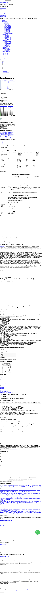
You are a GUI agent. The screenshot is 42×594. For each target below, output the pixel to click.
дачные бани (7, 45)
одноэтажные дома (8, 25)
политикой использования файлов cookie (25, 589)
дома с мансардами (8, 28)
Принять (2, 592)
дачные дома (7, 23)
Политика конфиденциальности (6, 520)
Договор (11, 66)
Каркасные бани (5, 47)
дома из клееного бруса (9, 33)
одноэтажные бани (8, 41)
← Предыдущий (3, 75)
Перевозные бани (5, 48)
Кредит (39, 65)
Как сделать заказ (8, 65)
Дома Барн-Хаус (5, 54)
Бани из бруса (4, 40)
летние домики (7, 32)
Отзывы (30, 66)
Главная (3, 20)
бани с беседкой (7, 46)
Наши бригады (22, 65)
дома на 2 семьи (7, 29)
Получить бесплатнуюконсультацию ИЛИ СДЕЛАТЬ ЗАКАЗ (7, 392)
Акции (3, 535)
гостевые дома (7, 31)
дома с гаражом (7, 30)
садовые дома (7, 24)
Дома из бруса (4, 21)
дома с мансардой (8, 38)
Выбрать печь (2, 240)
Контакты (4, 537)
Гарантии (27, 65)
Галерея (3, 62)
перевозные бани (7, 49)
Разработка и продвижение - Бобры (6, 538)
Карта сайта (2, 525)
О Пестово (27, 66)
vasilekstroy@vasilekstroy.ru (5, 13)
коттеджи (6, 22)
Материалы (31, 65)
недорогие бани (7, 44)
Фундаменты (35, 65)
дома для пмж (7, 36)
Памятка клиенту (22, 66)
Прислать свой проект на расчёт (3, 16)
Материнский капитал (6, 66)
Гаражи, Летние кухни (6, 51)
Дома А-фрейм (5, 53)
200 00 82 (3, 8)
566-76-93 (8, 2)
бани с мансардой (8, 42)
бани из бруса (14, 449)
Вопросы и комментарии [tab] (6, 143)
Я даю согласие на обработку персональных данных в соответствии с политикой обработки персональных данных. (20, 480)
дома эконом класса (8, 26)
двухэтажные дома (8, 27)
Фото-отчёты (7, 62)
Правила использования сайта (5, 523)
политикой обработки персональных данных (20, 590)
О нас (3, 65)
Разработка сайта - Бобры (4, 556)
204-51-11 (3, 2)
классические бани (8, 43)
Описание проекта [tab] (5, 142)
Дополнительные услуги (15, 65)
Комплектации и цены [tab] (6, 141)
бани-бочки (7, 50)
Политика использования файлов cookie (7, 522)
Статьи (33, 66)
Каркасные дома (5, 34)
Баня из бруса (2, 246)
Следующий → (9, 75)
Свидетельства (16, 66)
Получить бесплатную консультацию (6, 106)
